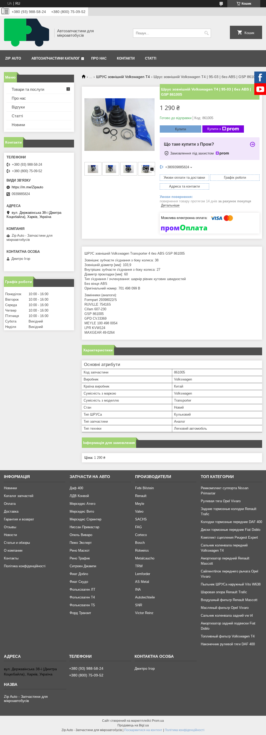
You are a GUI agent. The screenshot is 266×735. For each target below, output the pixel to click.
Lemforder (142, 574)
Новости (10, 535)
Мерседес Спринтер (85, 519)
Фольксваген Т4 (82, 597)
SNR (138, 605)
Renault (141, 496)
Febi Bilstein (144, 488)
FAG (138, 527)
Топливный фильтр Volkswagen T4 (228, 636)
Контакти (126, 58)
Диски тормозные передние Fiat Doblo (230, 530)
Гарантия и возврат (19, 519)
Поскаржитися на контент (143, 730)
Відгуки (18, 107)
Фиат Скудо (79, 582)
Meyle (139, 504)
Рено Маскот (80, 550)
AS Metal (142, 582)
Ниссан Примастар (84, 527)
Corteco (141, 535)
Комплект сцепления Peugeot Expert (229, 537)
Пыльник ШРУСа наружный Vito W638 (231, 584)
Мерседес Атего (82, 504)
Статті (150, 58)
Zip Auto (13, 58)
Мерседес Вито (82, 511)
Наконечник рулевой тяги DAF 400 (228, 644)
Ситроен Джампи (83, 566)
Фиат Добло (79, 574)
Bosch (140, 543)
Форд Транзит (80, 613)
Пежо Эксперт (81, 543)
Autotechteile (145, 597)
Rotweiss (142, 550)
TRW (139, 566)
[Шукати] (206, 33)
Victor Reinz (144, 613)
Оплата (10, 504)
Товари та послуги (28, 89)
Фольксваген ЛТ (82, 589)
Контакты (11, 558)
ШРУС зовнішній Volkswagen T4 (123, 77)
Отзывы (10, 527)
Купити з (214, 129)
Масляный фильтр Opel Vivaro (225, 608)
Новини (18, 124)
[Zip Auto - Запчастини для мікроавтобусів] (27, 33)
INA (138, 589)
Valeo (139, 511)
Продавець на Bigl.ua (133, 725)
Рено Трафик (80, 558)
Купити (180, 129)
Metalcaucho (144, 558)
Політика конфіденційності (24, 566)
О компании (13, 550)
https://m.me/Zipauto (27, 187)
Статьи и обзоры (17, 543)
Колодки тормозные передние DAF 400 (231, 522)
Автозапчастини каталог (55, 58)
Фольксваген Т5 (82, 605)
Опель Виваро (81, 535)
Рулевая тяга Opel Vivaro (221, 501)
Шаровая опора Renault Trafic (224, 592)
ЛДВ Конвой (79, 496)
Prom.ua (158, 721)
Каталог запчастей (18, 496)
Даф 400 (76, 488)
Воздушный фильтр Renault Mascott (229, 600)
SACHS (141, 519)
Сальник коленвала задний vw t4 (227, 615)
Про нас (99, 58)
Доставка (11, 511)
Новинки (10, 488)
